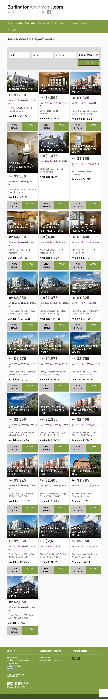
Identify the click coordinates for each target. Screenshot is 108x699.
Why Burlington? (45, 23)
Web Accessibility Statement (50, 660)
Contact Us (12, 30)
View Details (15, 126)
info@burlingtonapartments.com (19, 660)
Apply (30, 125)
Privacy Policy (45, 658)
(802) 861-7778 (12, 658)
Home (10, 23)
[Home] (35, 7)
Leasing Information (80, 23)
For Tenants (60, 23)
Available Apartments (26, 23)
